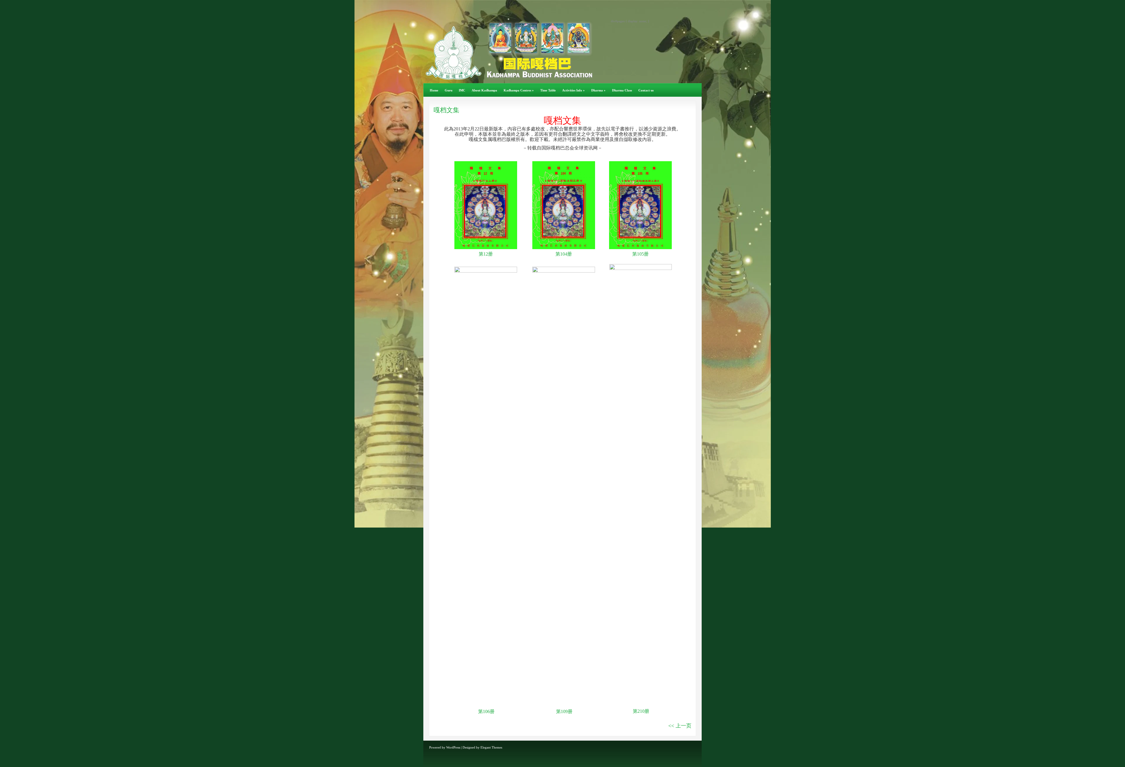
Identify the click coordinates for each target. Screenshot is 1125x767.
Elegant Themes (491, 747)
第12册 (486, 253)
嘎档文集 (446, 110)
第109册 (563, 711)
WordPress (453, 747)
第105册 (640, 253)
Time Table (548, 90)
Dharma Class (622, 90)
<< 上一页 (679, 726)
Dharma (598, 90)
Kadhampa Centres (519, 90)
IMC (462, 90)
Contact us (646, 90)
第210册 (641, 711)
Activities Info (573, 90)
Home (434, 90)
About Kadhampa (484, 90)
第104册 (563, 253)
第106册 (486, 711)
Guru (448, 90)
